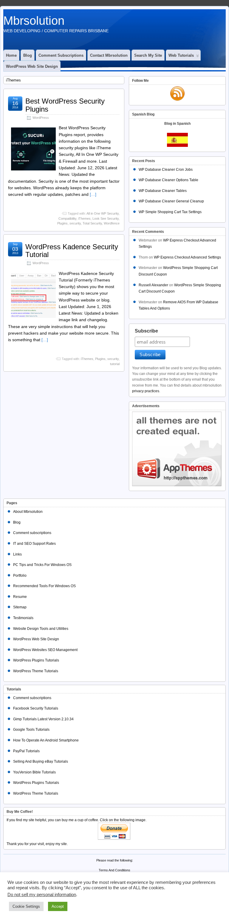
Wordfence (112, 223)
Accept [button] (58, 906)
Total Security (92, 223)
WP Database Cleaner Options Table (168, 180)
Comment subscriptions (60, 55)
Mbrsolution (33, 20)
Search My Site (148, 55)
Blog (27, 55)
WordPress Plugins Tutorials (36, 660)
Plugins (62, 223)
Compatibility (67, 218)
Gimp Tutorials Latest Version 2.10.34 (43, 719)
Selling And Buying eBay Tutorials (40, 761)
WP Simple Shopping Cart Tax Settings (170, 212)
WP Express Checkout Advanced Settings (187, 257)
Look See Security (105, 218)
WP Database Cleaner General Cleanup (171, 201)
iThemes (84, 218)
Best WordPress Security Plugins (65, 105)
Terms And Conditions (114, 870)
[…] (93, 194)
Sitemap (20, 607)
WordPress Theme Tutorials (35, 671)
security (75, 223)
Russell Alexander (153, 285)
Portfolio (20, 575)
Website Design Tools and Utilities (40, 629)
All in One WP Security (102, 213)
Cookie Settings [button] (26, 906)
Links (17, 554)
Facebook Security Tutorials (35, 708)
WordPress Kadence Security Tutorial (71, 251)
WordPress (41, 117)
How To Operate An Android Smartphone (46, 740)
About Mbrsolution (28, 512)
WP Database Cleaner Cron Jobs (166, 169)
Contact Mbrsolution (109, 55)
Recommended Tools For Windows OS (44, 586)
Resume (20, 597)
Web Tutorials (181, 55)
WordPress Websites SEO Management (45, 650)
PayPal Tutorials (26, 751)
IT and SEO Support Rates (34, 543)
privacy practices (145, 391)
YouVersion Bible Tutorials (34, 772)
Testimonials (23, 618)
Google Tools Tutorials (31, 729)
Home (11, 55)
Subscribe (146, 330)
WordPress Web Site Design (32, 66)
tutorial (115, 364)
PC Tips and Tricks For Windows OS (42, 565)
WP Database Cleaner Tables (163, 191)
